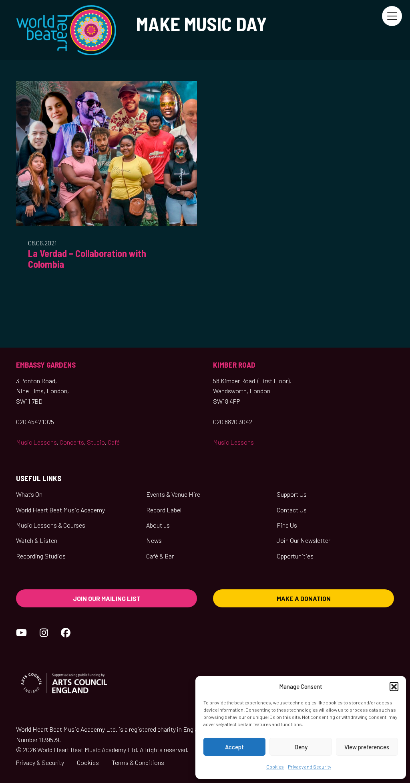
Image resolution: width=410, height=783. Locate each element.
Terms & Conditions (138, 762)
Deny (301, 747)
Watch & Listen (36, 540)
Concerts (72, 442)
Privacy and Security (309, 766)
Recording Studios (41, 556)
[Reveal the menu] (392, 16)
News (154, 540)
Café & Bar (160, 556)
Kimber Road (234, 364)
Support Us (292, 494)
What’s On (29, 494)
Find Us (287, 525)
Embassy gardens (46, 364)
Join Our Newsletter (303, 540)
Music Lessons (36, 442)
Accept (234, 747)
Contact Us (292, 510)
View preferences (366, 747)
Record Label (163, 510)
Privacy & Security (40, 762)
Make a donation (304, 598)
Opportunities (295, 556)
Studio (96, 442)
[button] (394, 686)
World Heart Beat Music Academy (60, 510)
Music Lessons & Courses (50, 525)
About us (158, 525)
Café (114, 442)
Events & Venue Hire (173, 494)
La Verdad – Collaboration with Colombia (87, 258)
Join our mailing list (107, 598)
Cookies (275, 766)
